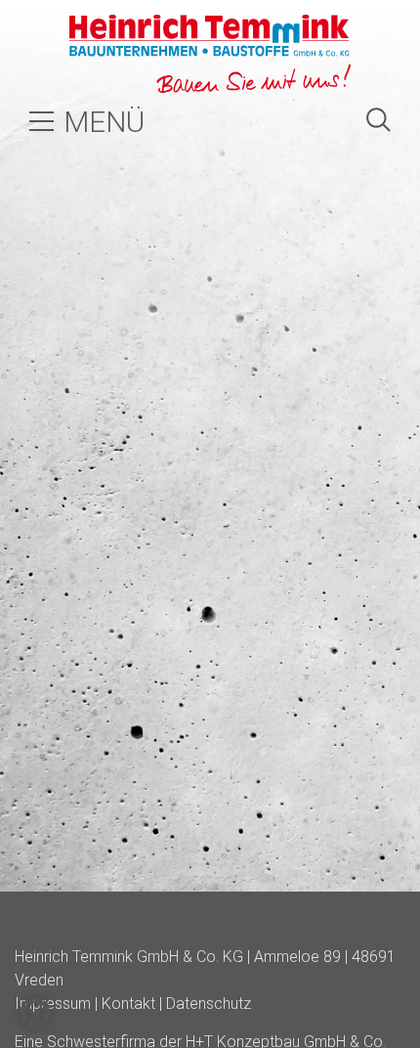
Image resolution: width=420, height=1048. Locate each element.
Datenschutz (208, 1003)
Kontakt (128, 1003)
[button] (35, 1013)
